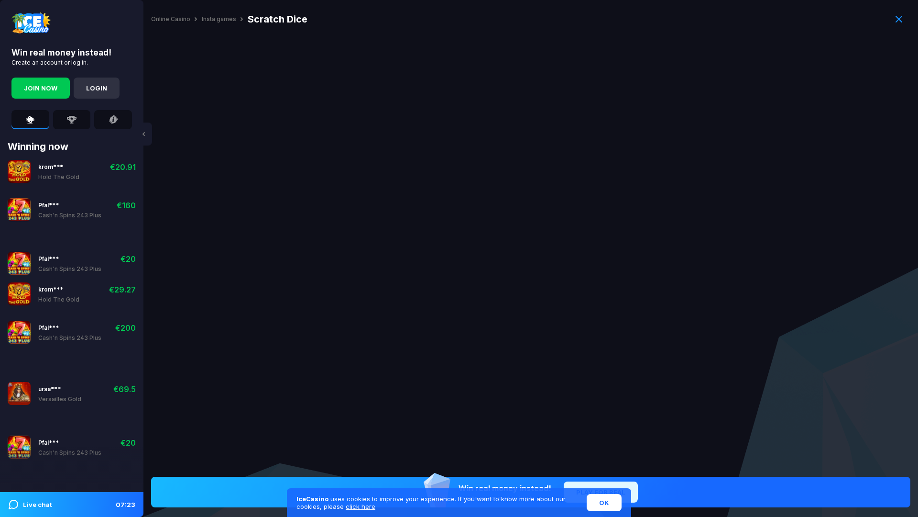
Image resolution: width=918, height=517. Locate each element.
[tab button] (30, 119)
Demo (71, 171)
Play (45, 171)
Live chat (79, 504)
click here (360, 506)
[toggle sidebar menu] (143, 134)
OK (604, 502)
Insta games (219, 19)
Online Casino (170, 19)
